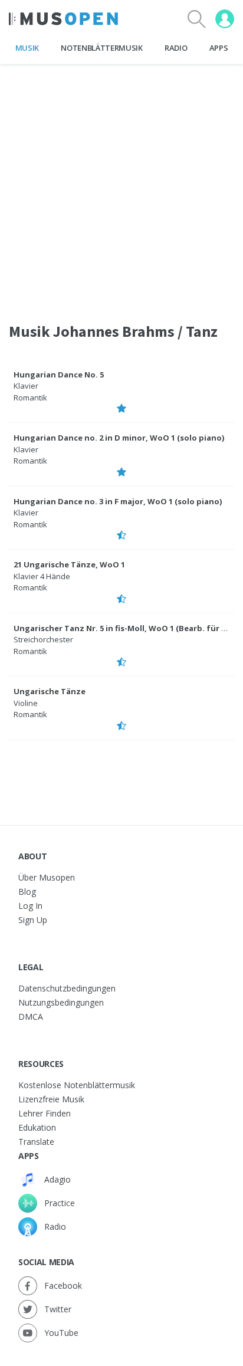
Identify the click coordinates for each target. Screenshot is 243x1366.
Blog (27, 891)
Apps (218, 47)
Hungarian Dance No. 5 (59, 374)
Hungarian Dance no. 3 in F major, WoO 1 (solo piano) (118, 501)
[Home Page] (63, 18)
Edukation (37, 1127)
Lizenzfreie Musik (51, 1099)
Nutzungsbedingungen (61, 1002)
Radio (176, 47)
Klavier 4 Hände (42, 576)
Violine (26, 703)
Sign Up (32, 919)
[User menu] (224, 18)
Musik (27, 47)
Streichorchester (43, 639)
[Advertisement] (121, 185)
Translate (36, 1141)
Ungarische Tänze (50, 691)
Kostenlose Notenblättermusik (76, 1085)
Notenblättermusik (101, 47)
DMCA (30, 1016)
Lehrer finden (44, 1113)
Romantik (30, 397)
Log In (30, 905)
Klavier (26, 385)
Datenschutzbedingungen (67, 988)
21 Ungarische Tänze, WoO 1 (69, 564)
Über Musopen (46, 877)
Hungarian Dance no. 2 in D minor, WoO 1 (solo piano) (119, 437)
